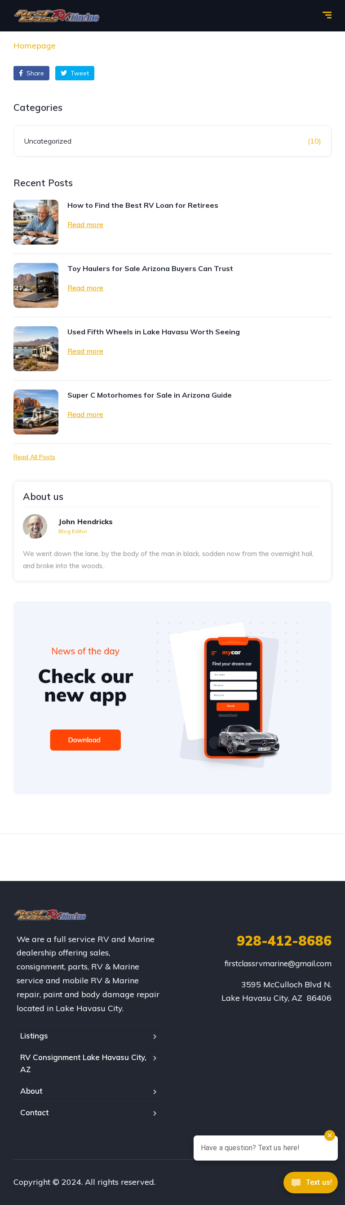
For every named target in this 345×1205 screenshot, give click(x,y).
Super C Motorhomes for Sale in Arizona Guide (149, 394)
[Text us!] (310, 1185)
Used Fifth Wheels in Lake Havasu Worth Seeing (153, 331)
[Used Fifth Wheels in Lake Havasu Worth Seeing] (35, 348)
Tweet (79, 73)
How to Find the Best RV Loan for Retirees (142, 205)
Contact (34, 1112)
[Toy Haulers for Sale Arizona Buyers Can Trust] (35, 285)
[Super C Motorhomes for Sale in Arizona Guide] (35, 412)
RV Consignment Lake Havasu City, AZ (83, 1063)
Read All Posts (34, 457)
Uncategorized (47, 140)
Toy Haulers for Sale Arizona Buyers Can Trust (150, 268)
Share (34, 73)
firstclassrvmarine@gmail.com (278, 963)
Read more (85, 224)
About (31, 1090)
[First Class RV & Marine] (57, 16)
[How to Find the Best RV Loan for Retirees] (35, 222)
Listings (34, 1035)
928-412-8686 (284, 940)
